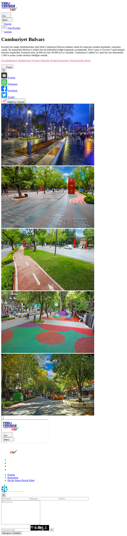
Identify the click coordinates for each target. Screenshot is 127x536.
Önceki (7, 24)
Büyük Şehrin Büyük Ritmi (20, 480)
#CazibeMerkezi (9, 60)
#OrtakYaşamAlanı (59, 60)
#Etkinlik (44, 60)
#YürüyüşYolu (76, 60)
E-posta (11, 77)
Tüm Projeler (13, 28)
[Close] (3, 495)
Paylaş (8, 67)
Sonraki (8, 31)
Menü (5, 20)
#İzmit (87, 60)
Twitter (11, 97)
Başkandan (12, 477)
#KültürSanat (24, 60)
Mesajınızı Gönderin (11, 533)
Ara (4, 16)
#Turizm (36, 60)
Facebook (12, 90)
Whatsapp (12, 84)
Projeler (11, 475)
